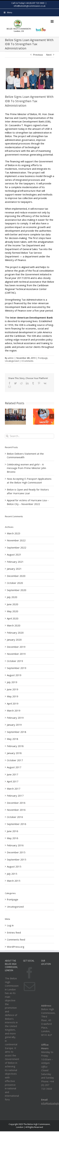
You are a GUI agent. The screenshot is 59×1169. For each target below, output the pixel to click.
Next (49, 54)
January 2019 (14, 724)
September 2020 (16, 590)
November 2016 (16, 809)
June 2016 (12, 831)
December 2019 (16, 646)
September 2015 (16, 859)
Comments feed (16, 939)
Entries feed (14, 932)
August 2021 (14, 554)
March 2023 (13, 533)
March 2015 (13, 880)
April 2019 (12, 703)
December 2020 (16, 575)
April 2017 (12, 781)
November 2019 (16, 653)
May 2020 (12, 611)
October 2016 (15, 817)
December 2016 (16, 802)
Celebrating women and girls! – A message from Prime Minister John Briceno (26, 468)
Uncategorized (12, 361)
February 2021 (15, 561)
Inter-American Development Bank (31, 317)
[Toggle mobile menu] (52, 21)
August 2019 (14, 675)
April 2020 (12, 618)
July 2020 (12, 597)
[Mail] (29, 986)
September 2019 (16, 668)
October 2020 (15, 582)
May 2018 (12, 738)
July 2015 (12, 873)
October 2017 (15, 760)
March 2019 (13, 710)
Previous (38, 54)
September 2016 (16, 824)
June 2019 (12, 689)
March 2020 (13, 625)
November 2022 (16, 540)
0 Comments (27, 361)
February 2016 (15, 845)
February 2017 (15, 795)
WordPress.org (15, 946)
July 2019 (12, 682)
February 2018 (15, 746)
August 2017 (14, 767)
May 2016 (12, 838)
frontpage (43, 358)
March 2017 (13, 788)
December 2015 (16, 852)
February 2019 (15, 717)
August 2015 (14, 866)
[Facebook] (29, 972)
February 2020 (15, 632)
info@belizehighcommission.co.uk (29, 6)
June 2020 (12, 604)
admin (11, 358)
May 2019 (12, 696)
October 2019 (15, 661)
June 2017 (12, 774)
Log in (10, 925)
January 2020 (14, 639)
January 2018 (14, 753)
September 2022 (16, 547)
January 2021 (14, 568)
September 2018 (16, 731)
